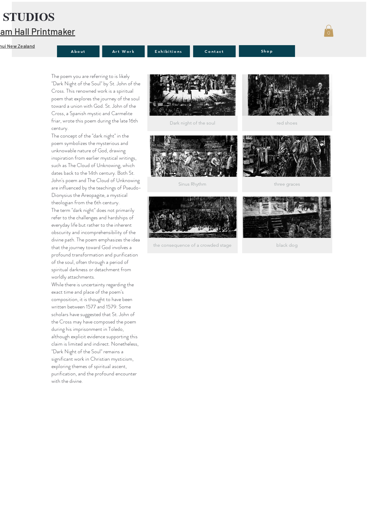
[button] (329, 31)
